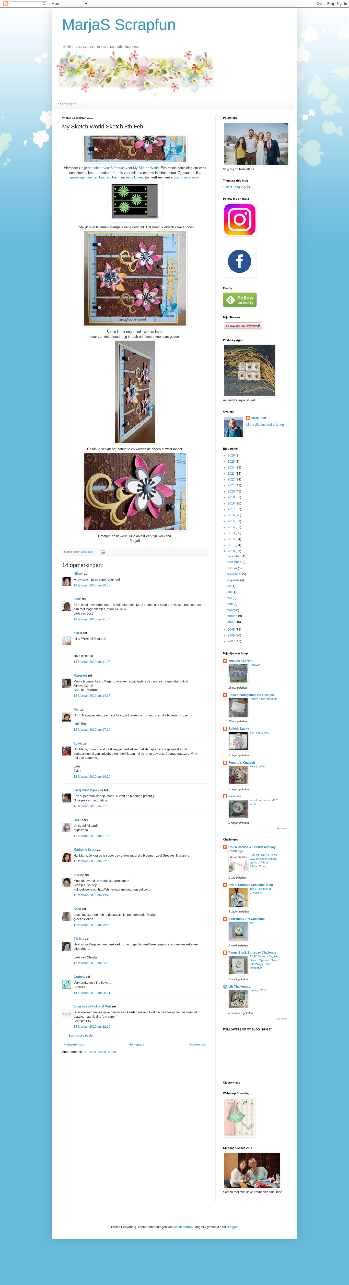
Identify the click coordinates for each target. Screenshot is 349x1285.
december (234, 556)
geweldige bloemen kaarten (90, 177)
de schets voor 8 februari (107, 168)
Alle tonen (281, 828)
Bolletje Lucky (238, 728)
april (230, 604)
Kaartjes (234, 796)
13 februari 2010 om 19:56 (92, 925)
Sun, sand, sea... (260, 732)
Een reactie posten (81, 1035)
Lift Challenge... (239, 986)
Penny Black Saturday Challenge (252, 952)
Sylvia (78, 743)
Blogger (232, 1227)
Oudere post (197, 1044)
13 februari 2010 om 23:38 (92, 963)
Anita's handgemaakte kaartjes (251, 695)
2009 (232, 629)
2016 (232, 515)
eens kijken (134, 177)
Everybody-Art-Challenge (246, 919)
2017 (232, 509)
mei (229, 598)
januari (232, 622)
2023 (232, 473)
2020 (232, 491)
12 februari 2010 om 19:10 (92, 776)
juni (229, 592)
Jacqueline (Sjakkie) (88, 790)
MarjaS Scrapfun (119, 24)
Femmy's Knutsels (242, 762)
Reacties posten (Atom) (100, 1052)
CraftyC (79, 977)
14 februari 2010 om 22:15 (92, 1026)
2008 (232, 635)
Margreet (80, 675)
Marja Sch (258, 418)
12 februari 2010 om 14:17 (92, 696)
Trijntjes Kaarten (240, 661)
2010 (232, 551)
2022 (232, 479)
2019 (232, 497)
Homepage (136, 1044)
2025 (232, 461)
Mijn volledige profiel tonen (265, 424)
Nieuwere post (73, 1044)
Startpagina (67, 104)
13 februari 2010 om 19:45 (92, 895)
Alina (77, 909)
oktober (232, 568)
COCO (78, 820)
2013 (232, 533)
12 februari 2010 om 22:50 (92, 861)
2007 (232, 641)
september (234, 574)
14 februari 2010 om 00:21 (92, 993)
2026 (232, 455)
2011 (232, 545)
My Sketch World (146, 168)
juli (229, 586)
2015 (232, 521)
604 (252, 922)
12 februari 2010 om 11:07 (92, 619)
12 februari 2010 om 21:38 (92, 806)
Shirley (79, 875)
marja (78, 633)
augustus (233, 580)
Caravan (255, 664)
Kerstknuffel (257, 766)
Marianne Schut (85, 849)
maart (231, 610)
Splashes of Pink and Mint (92, 1006)
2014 (232, 527)
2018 (232, 503)
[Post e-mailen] (102, 551)
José (77, 599)
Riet (76, 709)
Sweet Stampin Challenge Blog (250, 885)
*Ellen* (78, 573)
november (234, 562)
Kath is (118, 173)
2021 (232, 485)
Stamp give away (186, 177)
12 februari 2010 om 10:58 (92, 585)
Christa (79, 938)
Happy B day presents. (264, 698)
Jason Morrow (183, 1227)
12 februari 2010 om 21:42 (92, 836)
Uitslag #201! (258, 990)
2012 (232, 539)
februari (232, 616)
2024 (232, 467)
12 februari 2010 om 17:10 (92, 729)
